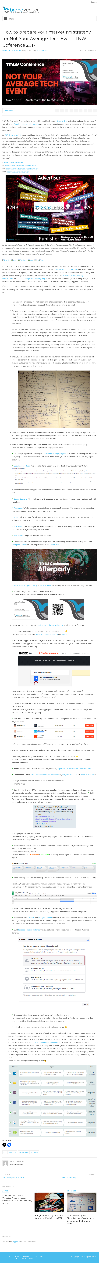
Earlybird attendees (69, 774)
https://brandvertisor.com (13, 163)
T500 (16, 517)
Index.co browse (87, 774)
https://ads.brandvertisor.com (18, 172)
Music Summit (19, 585)
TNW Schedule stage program (54, 454)
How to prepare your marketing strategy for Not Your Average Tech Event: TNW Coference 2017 (46, 38)
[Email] (90, 110)
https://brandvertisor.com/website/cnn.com (22, 169)
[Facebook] (57, 110)
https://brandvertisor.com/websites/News (20, 166)
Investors (39, 634)
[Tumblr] (76, 110)
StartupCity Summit (19, 544)
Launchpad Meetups (22, 466)
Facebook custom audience (29, 930)
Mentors (65, 634)
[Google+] (66, 110)
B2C (41, 1257)
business (12, 1152)
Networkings (24, 1152)
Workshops (18, 508)
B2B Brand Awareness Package (47, 1042)
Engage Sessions (20, 499)
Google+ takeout (45, 917)
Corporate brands (51, 634)
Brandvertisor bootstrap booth (66, 269)
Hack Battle (54, 544)
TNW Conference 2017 (13, 135)
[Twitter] (62, 110)
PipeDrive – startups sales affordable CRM (74, 768)
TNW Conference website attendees (44, 774)
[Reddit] (85, 110)
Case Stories (19, 1258)
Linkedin (31, 917)
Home (82, 51)
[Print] (95, 110)
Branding (27, 1257)
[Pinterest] (71, 110)
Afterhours (18, 526)
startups (34, 1152)
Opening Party (31, 585)
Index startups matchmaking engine (33, 278)
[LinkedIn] (80, 110)
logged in (16, 1241)
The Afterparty (45, 585)
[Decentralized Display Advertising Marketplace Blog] (20, 12)
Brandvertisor (42, 51)
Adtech (17, 1257)
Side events (18, 535)
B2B (5, 1152)
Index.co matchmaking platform (50, 625)
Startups (17, 51)
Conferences (7, 51)
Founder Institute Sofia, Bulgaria (26, 124)
